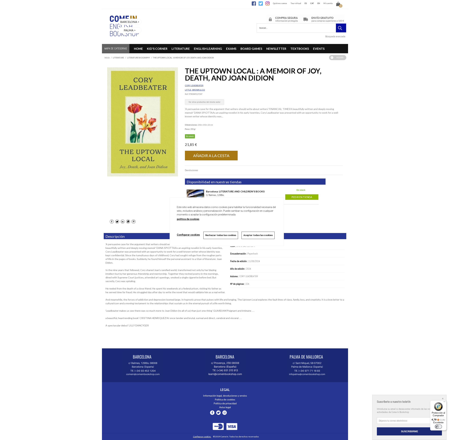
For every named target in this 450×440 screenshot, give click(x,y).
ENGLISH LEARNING (208, 48)
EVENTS (319, 48)
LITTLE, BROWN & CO (195, 90)
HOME (138, 48)
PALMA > (130, 30)
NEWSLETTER (276, 48)
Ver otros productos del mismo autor (204, 102)
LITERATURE (181, 48)
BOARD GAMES (251, 48)
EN (318, 3)
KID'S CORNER (157, 48)
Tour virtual (296, 3)
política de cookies (188, 219)
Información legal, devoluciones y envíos (225, 395)
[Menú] (444, 402)
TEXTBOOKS (299, 48)
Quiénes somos (280, 3)
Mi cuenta (328, 3)
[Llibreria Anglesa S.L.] (124, 41)
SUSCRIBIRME (409, 431)
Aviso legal (225, 407)
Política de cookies (225, 399)
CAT (312, 3)
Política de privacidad (225, 403)
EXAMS (231, 48)
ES (306, 3)
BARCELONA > (129, 21)
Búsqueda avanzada (335, 36)
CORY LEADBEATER (194, 85)
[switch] (438, 427)
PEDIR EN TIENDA (301, 197)
